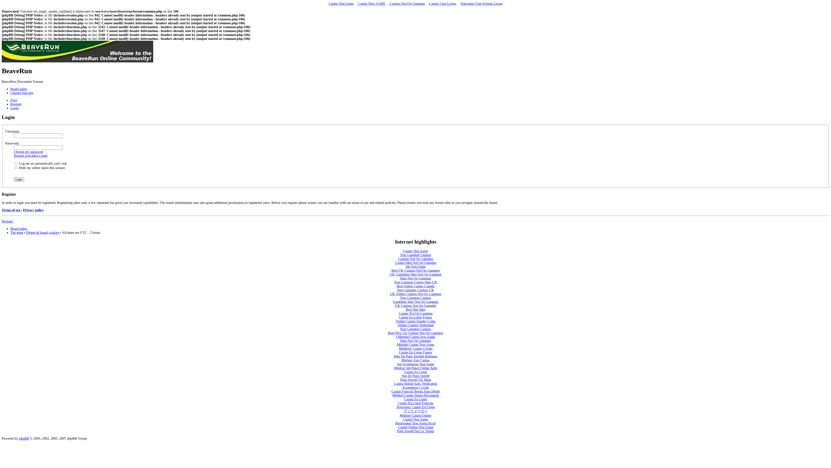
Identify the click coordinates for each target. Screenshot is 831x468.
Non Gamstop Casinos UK (415, 290)
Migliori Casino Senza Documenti (415, 395)
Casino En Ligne (415, 372)
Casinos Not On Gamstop (407, 3)
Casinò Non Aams (415, 419)
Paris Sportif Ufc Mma (415, 380)
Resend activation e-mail (30, 156)
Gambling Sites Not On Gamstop (415, 302)
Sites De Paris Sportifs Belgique (415, 356)
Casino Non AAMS (371, 3)
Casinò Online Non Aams (415, 427)
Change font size (21, 93)
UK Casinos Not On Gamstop (415, 305)
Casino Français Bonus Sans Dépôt (415, 391)
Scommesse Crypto (415, 387)
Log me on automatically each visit (42, 163)
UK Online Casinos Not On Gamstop (415, 294)
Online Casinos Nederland (416, 325)
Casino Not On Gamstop (416, 313)
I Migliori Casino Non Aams (415, 337)
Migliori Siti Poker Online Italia (415, 368)
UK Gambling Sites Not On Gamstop (415, 274)
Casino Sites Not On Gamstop (415, 263)
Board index (18, 89)
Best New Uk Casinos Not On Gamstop (415, 333)
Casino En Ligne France (415, 317)
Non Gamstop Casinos (415, 255)
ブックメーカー (415, 411)
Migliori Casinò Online (415, 415)
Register (16, 104)
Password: (12, 143)
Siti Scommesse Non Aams (415, 364)
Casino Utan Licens (442, 3)
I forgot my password (28, 152)
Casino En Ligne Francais (415, 403)
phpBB (24, 438)
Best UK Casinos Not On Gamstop (415, 270)
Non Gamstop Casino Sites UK (415, 282)
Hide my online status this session (41, 168)
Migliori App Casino (415, 360)
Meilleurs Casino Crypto (415, 348)
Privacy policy (33, 210)
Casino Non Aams (341, 3)
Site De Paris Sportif (416, 376)
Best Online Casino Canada (416, 286)
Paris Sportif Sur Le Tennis (415, 431)
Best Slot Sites (415, 309)
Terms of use (11, 210)
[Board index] (77, 61)
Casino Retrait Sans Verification (415, 383)
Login (14, 108)
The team (16, 232)
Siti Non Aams (416, 266)
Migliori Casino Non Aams (415, 344)
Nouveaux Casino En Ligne (415, 407)
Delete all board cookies (42, 232)
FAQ (13, 100)
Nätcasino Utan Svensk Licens (481, 3)
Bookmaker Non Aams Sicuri (415, 423)
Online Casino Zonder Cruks (415, 321)
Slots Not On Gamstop (415, 278)
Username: (12, 131)
